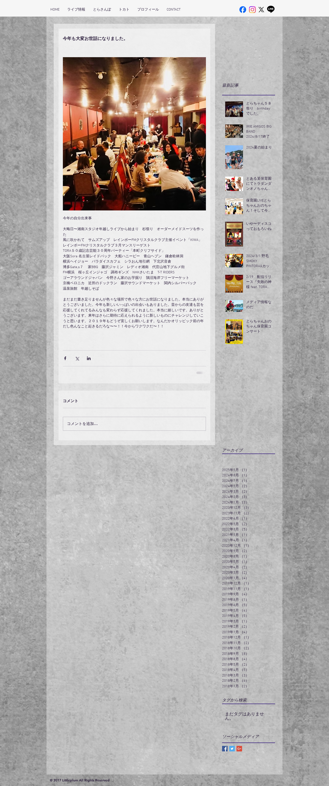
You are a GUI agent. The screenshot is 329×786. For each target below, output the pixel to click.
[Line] (270, 9)
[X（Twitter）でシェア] (77, 358)
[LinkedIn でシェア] (88, 358)
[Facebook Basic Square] (225, 748)
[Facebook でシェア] (65, 358)
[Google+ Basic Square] (239, 748)
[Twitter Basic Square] (232, 748)
